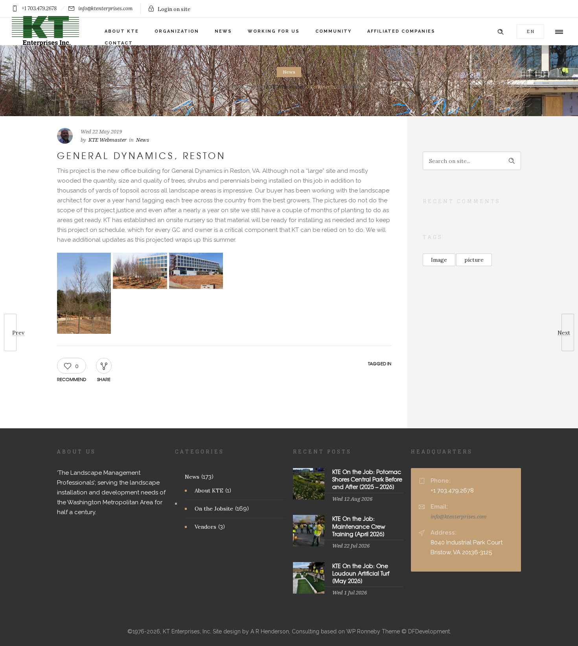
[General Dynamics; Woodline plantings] (84, 293)
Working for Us (274, 31)
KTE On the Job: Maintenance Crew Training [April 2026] (358, 526)
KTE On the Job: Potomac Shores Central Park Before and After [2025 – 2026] (367, 479)
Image (439, 259)
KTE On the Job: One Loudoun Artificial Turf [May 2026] (360, 573)
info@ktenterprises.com (459, 517)
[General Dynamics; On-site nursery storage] (140, 271)
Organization (177, 31)
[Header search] (500, 31)
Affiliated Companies (401, 31)
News (223, 31)
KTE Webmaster (285, 87)
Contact (119, 43)
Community (333, 31)
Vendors (205, 526)
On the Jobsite (214, 508)
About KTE (122, 31)
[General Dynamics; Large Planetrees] (196, 271)
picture (474, 259)
